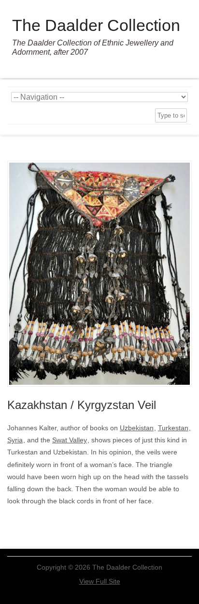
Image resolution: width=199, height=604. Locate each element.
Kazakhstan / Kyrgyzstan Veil (81, 404)
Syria (15, 440)
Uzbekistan (137, 428)
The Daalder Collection (96, 25)
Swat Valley (69, 440)
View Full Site (99, 581)
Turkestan (173, 428)
